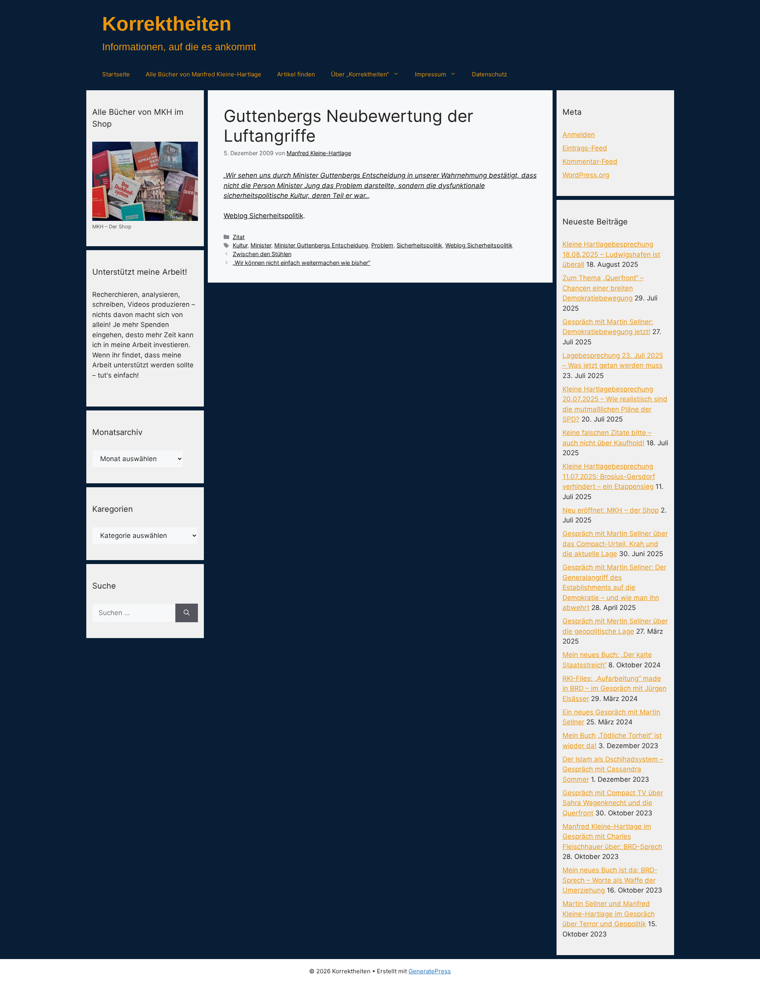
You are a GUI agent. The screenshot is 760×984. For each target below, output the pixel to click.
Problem (382, 245)
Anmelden (578, 135)
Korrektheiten (167, 24)
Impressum (430, 74)
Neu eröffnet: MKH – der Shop (610, 510)
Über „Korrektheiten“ (360, 74)
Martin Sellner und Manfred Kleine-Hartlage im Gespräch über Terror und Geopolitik (608, 914)
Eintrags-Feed (584, 148)
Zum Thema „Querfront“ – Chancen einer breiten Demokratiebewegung (603, 288)
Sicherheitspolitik (419, 245)
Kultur (240, 245)
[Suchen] (186, 613)
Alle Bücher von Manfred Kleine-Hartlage (203, 74)
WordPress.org (585, 175)
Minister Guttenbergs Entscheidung (321, 245)
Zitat (239, 237)
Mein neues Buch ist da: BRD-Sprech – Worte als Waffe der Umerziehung (609, 880)
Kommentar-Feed (590, 161)
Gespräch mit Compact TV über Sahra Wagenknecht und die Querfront (612, 803)
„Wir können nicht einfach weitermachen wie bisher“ (301, 262)
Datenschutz (489, 74)
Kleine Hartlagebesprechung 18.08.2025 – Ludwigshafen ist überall (611, 254)
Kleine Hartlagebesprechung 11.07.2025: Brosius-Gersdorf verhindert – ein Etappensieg (608, 476)
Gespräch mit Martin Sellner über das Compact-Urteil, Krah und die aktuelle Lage (615, 544)
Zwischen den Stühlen (262, 254)
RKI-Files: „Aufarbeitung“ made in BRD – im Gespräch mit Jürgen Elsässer (614, 688)
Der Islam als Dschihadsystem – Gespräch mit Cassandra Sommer (612, 769)
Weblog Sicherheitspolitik (263, 216)
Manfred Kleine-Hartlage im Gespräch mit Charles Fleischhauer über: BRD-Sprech (612, 837)
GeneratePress (429, 971)
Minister (261, 245)
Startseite (116, 74)
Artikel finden (296, 74)
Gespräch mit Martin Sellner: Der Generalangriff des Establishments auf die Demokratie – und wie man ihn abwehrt (614, 587)
